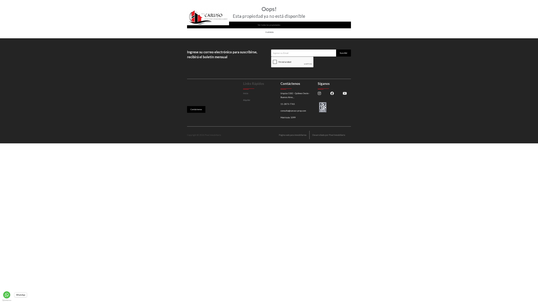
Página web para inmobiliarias (293, 135)
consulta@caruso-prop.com (225, 3)
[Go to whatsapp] (6, 294)
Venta (246, 16)
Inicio (236, 16)
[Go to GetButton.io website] (6, 300)
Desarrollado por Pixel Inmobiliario (328, 135)
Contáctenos (284, 16)
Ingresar (299, 16)
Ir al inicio (269, 32)
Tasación (269, 16)
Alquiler (257, 16)
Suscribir (343, 53)
